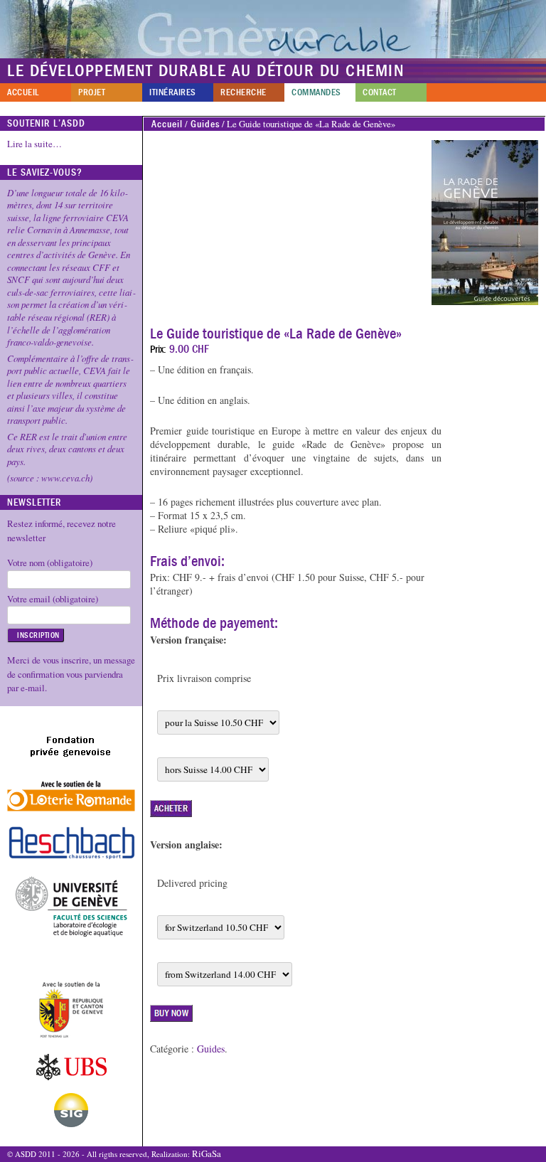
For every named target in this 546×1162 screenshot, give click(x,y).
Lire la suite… (34, 143)
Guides (205, 124)
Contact (380, 92)
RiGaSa (206, 1153)
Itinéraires (172, 92)
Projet (91, 92)
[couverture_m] (485, 222)
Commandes (316, 92)
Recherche (243, 92)
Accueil (23, 92)
